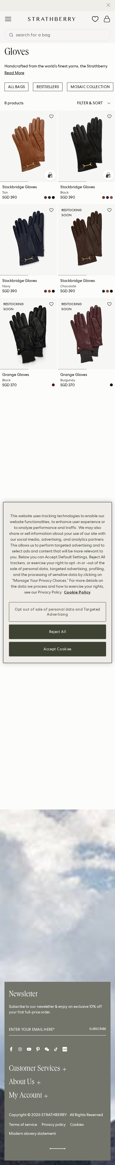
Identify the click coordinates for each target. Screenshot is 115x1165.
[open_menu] (8, 19)
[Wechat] (47, 1049)
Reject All (57, 631)
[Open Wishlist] (95, 19)
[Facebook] (11, 1049)
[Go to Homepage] (51, 19)
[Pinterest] (38, 1049)
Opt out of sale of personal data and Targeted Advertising (57, 611)
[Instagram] (20, 1049)
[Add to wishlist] (51, 117)
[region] (57, 582)
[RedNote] (65, 1049)
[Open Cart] (107, 19)
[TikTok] (56, 1049)
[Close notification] (108, 5)
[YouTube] (29, 1049)
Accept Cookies (57, 649)
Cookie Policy (77, 591)
